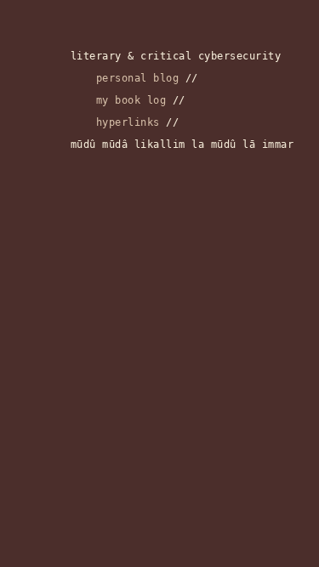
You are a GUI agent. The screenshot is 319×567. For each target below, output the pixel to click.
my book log (131, 100)
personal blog (137, 78)
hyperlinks (128, 122)
